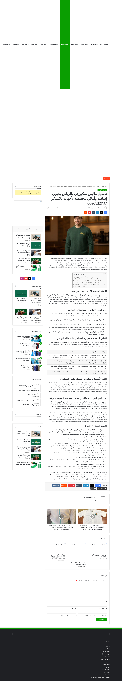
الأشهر (28, 229)
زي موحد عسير (25, 44)
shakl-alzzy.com (100, 207)
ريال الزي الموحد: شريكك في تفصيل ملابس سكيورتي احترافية (90, 284)
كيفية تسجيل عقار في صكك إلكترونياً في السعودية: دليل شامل (23, 252)
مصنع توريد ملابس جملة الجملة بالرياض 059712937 (78, 563)
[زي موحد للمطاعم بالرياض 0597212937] (36, 346)
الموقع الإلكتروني (72, 608)
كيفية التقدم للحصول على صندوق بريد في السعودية (22, 318)
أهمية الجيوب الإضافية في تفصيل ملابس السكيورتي (87, 278)
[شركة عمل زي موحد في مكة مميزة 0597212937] (36, 353)
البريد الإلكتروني (103, 608)
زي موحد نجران (6, 44)
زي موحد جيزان (35, 44)
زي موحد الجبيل (85, 44)
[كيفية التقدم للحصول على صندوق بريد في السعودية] (36, 261)
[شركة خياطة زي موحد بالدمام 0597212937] (36, 361)
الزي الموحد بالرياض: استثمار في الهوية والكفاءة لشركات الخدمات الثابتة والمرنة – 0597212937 (57, 556)
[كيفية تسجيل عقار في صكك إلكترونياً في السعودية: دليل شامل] (36, 253)
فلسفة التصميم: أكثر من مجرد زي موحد (84, 277)
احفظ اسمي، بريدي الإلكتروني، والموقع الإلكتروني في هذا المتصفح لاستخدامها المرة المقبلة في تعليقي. (82, 615)
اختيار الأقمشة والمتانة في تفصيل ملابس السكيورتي (87, 282)
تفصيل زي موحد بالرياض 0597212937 (100, 677)
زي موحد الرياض (65, 44)
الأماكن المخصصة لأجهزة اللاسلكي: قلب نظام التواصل (88, 280)
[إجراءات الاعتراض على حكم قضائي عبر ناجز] (36, 245)
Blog (101, 44)
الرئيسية (106, 44)
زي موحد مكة (16, 44)
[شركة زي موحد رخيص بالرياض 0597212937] (98, 548)
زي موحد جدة (44, 44)
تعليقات (18, 229)
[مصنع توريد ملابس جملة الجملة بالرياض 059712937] (77, 552)
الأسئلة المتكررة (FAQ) (80, 286)
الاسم (105, 601)
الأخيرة (38, 229)
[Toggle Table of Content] (103, 274)
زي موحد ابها (94, 44)
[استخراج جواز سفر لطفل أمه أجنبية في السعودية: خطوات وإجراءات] (36, 237)
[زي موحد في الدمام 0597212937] (36, 368)
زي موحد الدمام (75, 44)
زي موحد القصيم (54, 44)
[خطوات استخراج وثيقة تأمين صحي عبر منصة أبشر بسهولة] (36, 268)
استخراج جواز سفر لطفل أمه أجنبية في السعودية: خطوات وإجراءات (23, 236)
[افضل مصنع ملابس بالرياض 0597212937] (36, 338)
